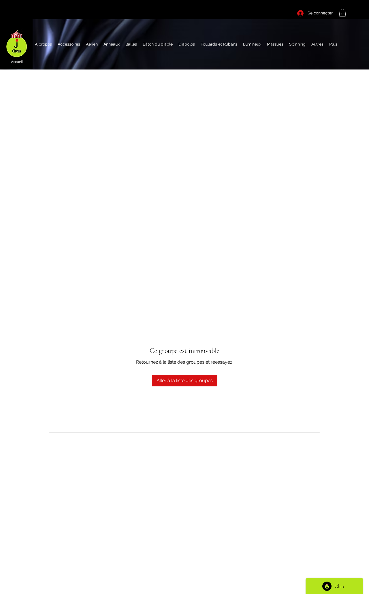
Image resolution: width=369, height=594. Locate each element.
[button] (342, 13)
